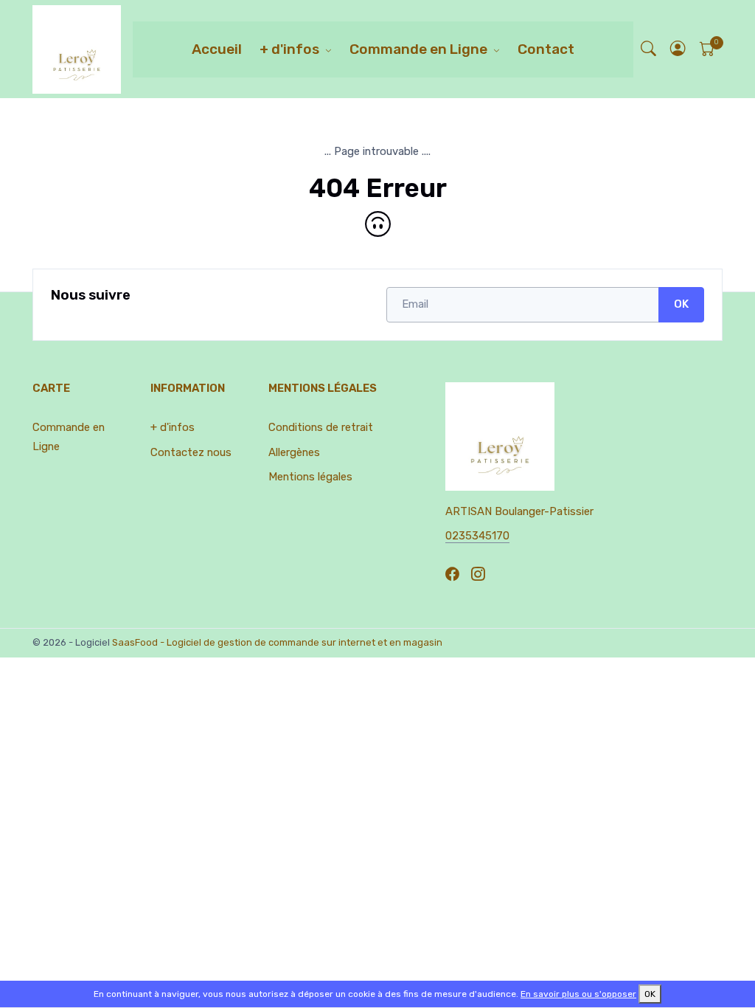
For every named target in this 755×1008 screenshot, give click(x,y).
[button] (678, 49)
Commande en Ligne (418, 49)
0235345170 (477, 535)
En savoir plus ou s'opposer (578, 994)
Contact (546, 49)
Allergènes (294, 452)
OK (681, 304)
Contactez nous (191, 452)
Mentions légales (310, 476)
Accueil (217, 49)
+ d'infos (289, 49)
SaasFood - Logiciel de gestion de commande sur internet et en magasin (277, 642)
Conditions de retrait (320, 427)
